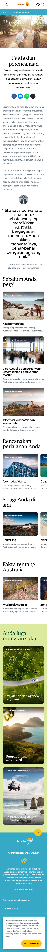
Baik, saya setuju (31, 943)
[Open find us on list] (42, 909)
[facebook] (14, 96)
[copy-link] (33, 96)
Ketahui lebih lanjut (30, 926)
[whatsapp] (26, 96)
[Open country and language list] (42, 901)
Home (4, 12)
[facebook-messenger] (20, 96)
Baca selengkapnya (23, 889)
